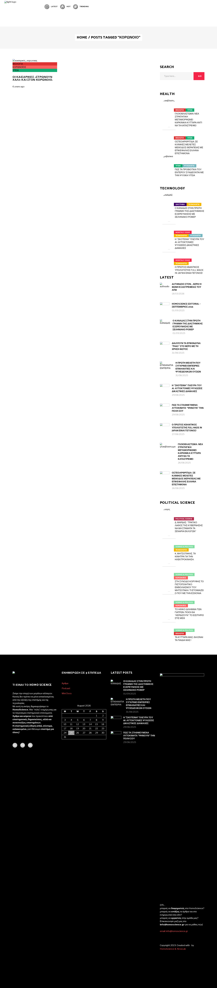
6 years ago (19, 86)
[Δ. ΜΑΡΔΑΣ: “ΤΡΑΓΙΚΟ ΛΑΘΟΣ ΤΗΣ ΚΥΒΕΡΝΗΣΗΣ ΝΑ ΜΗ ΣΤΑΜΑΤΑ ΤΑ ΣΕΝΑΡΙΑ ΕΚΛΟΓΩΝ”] (169, 517)
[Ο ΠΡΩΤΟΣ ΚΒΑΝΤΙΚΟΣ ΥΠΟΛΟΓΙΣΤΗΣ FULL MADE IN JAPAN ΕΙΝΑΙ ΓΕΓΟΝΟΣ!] (169, 258)
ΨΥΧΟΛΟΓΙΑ (189, 165)
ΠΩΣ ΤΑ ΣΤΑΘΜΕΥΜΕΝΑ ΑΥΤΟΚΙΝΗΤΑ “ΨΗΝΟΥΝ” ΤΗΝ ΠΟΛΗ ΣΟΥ (188, 408)
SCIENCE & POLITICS (184, 546)
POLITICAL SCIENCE (184, 518)
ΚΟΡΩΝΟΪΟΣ (19, 67)
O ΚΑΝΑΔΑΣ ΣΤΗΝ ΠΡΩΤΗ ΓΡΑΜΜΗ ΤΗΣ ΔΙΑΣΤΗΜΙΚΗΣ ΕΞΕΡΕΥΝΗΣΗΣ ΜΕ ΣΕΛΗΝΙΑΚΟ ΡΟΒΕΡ (188, 325)
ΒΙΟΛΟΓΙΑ (18, 64)
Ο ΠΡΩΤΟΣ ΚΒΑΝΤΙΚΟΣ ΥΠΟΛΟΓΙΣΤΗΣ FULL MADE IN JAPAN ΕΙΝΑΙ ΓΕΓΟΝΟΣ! (189, 270)
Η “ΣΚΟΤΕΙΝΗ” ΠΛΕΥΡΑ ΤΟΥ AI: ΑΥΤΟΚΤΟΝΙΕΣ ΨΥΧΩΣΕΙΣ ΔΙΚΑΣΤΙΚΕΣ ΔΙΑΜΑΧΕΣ (187, 388)
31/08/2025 (178, 353)
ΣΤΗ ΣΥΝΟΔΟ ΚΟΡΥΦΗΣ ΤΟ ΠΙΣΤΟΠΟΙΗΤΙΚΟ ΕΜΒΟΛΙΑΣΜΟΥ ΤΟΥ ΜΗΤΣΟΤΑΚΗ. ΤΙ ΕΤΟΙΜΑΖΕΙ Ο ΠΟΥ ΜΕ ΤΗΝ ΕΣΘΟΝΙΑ (189, 587)
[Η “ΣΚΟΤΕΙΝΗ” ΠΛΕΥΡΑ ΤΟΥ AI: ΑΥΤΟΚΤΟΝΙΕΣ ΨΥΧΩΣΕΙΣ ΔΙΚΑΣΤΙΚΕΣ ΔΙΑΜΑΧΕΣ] (169, 230)
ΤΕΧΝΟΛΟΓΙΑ (194, 204)
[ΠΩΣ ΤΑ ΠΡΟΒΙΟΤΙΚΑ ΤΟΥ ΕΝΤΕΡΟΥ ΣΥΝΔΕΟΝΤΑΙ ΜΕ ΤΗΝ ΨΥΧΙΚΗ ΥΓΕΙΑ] (169, 164)
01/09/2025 (178, 310)
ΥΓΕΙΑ (16, 70)
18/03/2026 (178, 293)
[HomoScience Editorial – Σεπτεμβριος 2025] (164, 307)
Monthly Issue (183, 232)
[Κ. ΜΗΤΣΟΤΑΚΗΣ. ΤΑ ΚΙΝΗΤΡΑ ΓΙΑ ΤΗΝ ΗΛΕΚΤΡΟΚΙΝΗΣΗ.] (169, 545)
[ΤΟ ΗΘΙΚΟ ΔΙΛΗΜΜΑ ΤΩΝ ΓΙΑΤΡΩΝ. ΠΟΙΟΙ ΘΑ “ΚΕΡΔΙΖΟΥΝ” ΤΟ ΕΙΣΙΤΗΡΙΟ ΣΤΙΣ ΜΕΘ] (169, 601)
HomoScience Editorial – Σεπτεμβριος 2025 (186, 305)
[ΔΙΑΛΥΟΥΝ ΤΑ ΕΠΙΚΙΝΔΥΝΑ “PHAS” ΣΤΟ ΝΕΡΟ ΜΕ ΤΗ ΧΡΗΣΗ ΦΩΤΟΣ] (164, 346)
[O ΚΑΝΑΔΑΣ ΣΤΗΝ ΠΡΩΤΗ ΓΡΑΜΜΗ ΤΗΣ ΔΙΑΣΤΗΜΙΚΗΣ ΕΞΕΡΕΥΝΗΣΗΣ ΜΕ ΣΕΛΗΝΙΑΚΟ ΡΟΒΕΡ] (169, 203)
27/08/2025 (178, 434)
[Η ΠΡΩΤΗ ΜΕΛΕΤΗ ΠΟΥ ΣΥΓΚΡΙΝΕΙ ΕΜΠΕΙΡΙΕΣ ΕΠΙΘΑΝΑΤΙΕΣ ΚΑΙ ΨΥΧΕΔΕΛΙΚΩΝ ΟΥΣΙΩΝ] (166, 368)
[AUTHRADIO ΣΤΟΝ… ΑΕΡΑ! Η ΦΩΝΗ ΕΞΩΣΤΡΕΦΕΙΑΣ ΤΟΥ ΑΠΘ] (164, 287)
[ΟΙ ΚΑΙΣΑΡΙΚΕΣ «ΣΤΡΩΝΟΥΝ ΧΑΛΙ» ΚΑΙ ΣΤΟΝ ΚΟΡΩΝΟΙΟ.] (25, 60)
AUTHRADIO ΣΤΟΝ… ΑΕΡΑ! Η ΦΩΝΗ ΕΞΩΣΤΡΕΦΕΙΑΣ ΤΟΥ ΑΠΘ (187, 287)
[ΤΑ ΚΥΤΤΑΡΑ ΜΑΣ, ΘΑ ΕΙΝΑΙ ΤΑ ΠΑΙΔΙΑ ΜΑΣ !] (169, 628)
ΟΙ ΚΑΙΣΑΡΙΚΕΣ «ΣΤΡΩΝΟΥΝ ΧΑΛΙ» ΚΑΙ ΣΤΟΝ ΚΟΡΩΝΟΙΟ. (33, 78)
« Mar (64, 741)
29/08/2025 (178, 395)
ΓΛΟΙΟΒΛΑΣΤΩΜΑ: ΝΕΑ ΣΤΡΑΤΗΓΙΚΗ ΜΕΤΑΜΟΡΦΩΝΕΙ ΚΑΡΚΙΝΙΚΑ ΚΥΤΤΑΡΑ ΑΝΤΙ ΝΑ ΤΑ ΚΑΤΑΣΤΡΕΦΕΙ (188, 119)
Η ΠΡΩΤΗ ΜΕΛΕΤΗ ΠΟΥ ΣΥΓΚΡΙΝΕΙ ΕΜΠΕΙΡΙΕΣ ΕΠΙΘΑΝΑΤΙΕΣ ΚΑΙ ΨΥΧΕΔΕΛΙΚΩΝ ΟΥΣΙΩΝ (188, 367)
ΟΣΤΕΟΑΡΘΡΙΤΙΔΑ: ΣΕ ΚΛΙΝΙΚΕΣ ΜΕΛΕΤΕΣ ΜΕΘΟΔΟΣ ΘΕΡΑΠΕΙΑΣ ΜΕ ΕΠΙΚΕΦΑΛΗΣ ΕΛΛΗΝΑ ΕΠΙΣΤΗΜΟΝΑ (189, 147)
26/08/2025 (184, 462)
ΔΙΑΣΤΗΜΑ (180, 204)
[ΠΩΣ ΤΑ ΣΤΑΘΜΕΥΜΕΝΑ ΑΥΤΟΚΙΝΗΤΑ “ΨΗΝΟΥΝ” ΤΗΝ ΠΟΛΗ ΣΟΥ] (164, 408)
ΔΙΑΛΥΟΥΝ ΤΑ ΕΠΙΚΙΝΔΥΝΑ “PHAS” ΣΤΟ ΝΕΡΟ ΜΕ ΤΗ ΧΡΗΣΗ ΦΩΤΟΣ (186, 346)
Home (82, 37)
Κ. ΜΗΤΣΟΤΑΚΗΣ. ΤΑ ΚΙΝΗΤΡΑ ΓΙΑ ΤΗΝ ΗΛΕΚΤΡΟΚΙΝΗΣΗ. (185, 556)
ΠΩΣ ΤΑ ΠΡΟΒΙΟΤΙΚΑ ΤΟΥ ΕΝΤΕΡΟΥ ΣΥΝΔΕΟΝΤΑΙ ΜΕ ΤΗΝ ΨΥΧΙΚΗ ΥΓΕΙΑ (189, 172)
